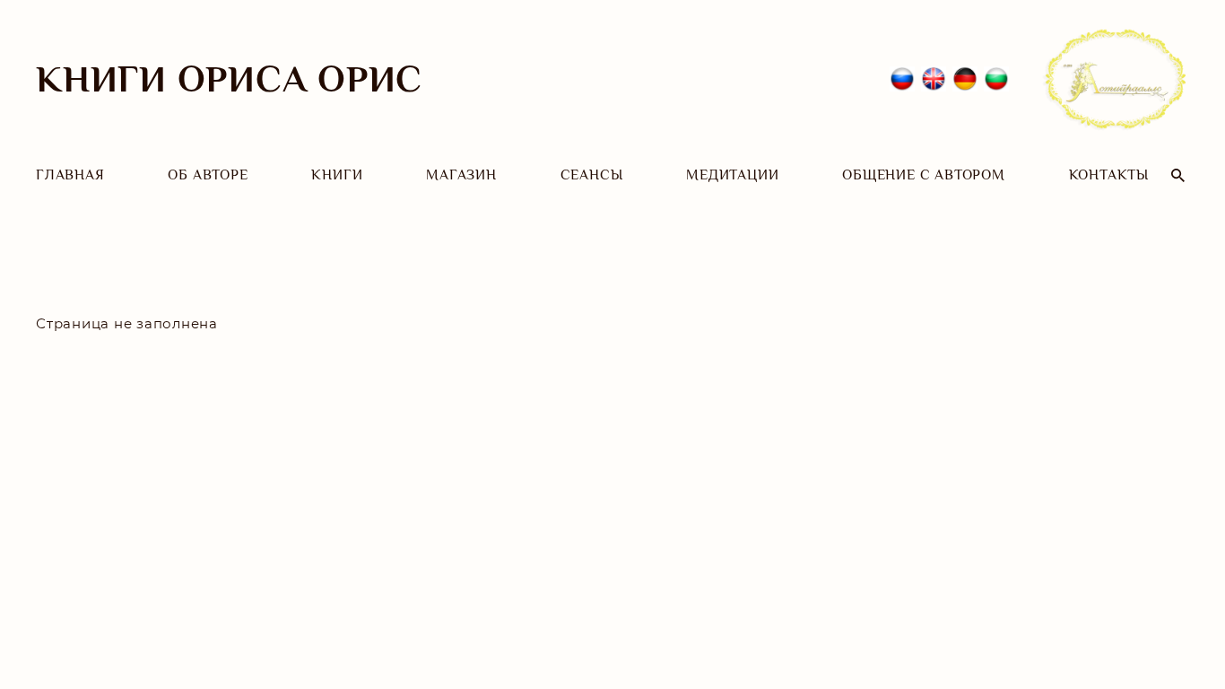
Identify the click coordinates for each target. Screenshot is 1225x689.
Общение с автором (923, 175)
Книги (336, 175)
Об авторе (208, 175)
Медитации (732, 175)
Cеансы (591, 175)
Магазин (461, 175)
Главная (70, 175)
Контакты (1109, 175)
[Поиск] (1178, 175)
